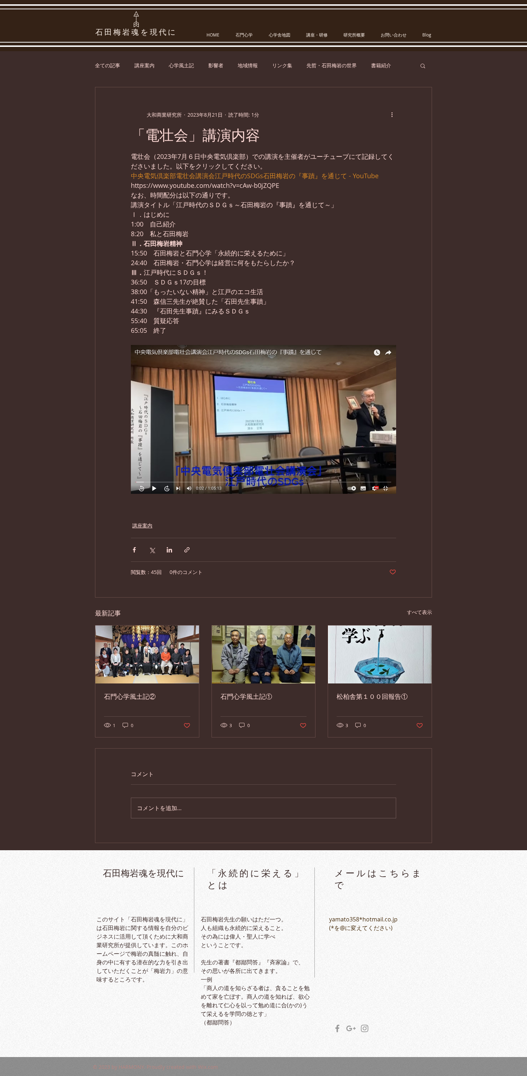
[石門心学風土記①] (263, 654)
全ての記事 (107, 65)
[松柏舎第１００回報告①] (380, 654)
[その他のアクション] (392, 114)
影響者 (215, 65)
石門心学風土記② (130, 696)
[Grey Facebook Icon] (337, 1028)
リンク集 (282, 65)
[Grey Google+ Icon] (351, 1028)
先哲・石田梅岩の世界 (332, 65)
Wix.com (208, 1066)
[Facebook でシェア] (134, 549)
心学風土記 (181, 65)
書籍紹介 (381, 65)
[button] (422, 65)
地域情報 (248, 65)
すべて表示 (419, 612)
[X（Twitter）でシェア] (151, 549)
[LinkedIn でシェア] (169, 549)
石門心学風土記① (246, 696)
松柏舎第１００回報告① (372, 696)
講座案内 (144, 65)
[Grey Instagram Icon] (365, 1028)
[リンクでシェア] (187, 549)
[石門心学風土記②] (147, 654)
